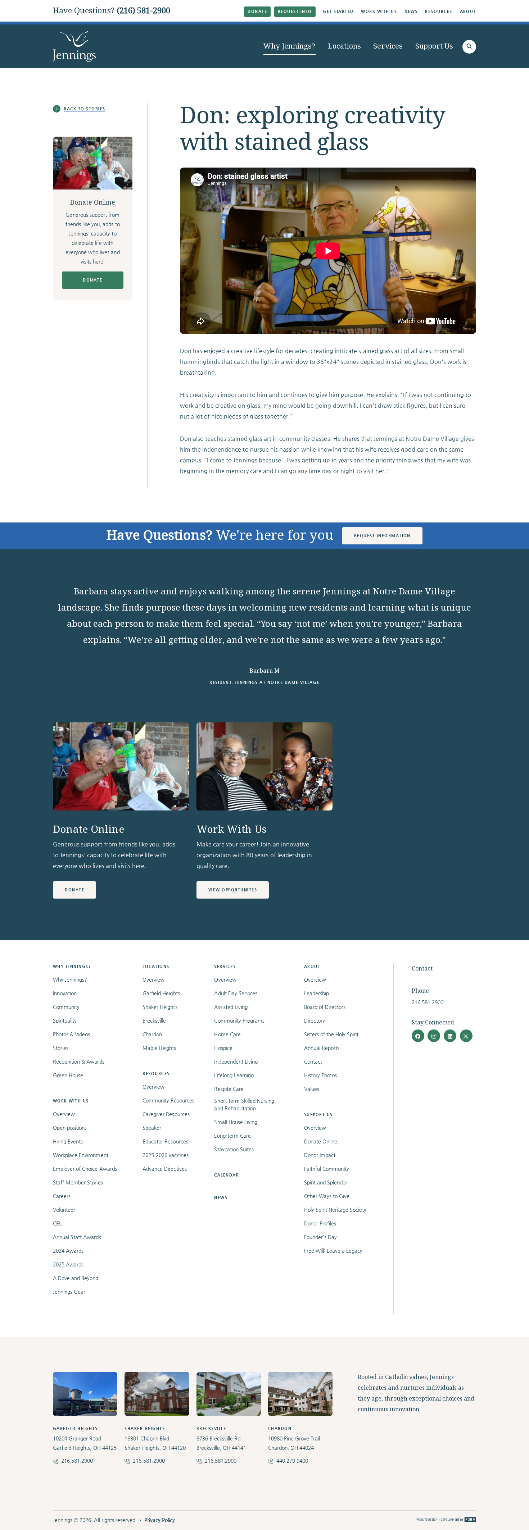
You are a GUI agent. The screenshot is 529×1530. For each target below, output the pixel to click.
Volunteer (64, 1209)
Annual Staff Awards (77, 1237)
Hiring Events (68, 1141)
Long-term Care (232, 1135)
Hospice (223, 1048)
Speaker (152, 1128)
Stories (60, 1048)
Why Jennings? (289, 46)
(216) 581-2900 (143, 11)
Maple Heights (159, 1048)
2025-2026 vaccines (166, 1155)
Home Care (227, 1034)
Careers (62, 1196)
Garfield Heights (161, 993)
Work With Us (379, 11)
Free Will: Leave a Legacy (333, 1250)
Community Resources (168, 1100)
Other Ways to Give (327, 1196)
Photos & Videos (71, 1034)
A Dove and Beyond (75, 1278)
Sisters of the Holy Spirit (331, 1034)
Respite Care (228, 1089)
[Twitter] (466, 1035)
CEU (58, 1223)
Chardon (152, 1034)
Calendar (226, 1175)
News (411, 11)
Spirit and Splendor (326, 1182)
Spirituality (65, 1020)
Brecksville (154, 1020)
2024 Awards (68, 1250)
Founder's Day (320, 1237)
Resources (438, 11)
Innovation (65, 993)
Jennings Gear (69, 1291)
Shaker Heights (160, 1007)
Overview (64, 1114)
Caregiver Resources (166, 1114)
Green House (68, 1075)
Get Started (338, 11)
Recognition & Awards (78, 1061)
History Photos (320, 1075)
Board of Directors (325, 1007)
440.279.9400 (292, 1460)
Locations (344, 46)
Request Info (295, 11)
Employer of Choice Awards (85, 1169)
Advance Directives (165, 1169)
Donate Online (320, 1141)
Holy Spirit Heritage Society (335, 1209)
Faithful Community (326, 1169)
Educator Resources (165, 1141)
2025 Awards (68, 1264)
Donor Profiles (320, 1223)
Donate (257, 11)
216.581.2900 (427, 1002)
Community (66, 1007)
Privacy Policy (159, 1520)
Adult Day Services (235, 993)
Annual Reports (321, 1048)
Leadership (316, 993)
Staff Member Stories (78, 1182)
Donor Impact (319, 1155)
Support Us (434, 46)
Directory (314, 1020)
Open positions (70, 1128)
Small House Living (235, 1122)
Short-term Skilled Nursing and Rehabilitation (244, 1104)
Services (388, 46)
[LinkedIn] (450, 1035)
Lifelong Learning (233, 1075)
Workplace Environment (80, 1155)
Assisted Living (230, 1007)
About (468, 11)
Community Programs (239, 1020)
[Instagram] (434, 1035)
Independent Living (236, 1061)
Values (311, 1089)
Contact (313, 1061)
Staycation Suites (233, 1149)
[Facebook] (418, 1035)
